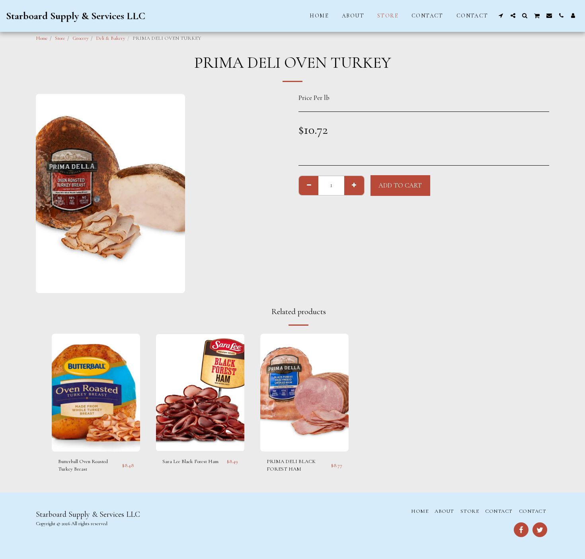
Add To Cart (97, 448)
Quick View (96, 435)
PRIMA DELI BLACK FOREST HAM (291, 465)
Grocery (80, 38)
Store (60, 38)
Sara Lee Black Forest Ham (190, 461)
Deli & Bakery (110, 38)
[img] (96, 393)
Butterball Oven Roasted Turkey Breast (83, 465)
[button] (501, 15)
